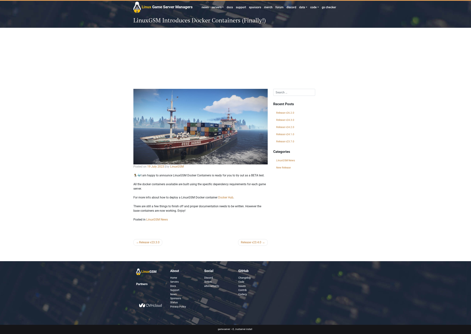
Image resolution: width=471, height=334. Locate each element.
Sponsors (175, 298)
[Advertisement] (235, 61)
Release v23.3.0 (149, 242)
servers (217, 7)
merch (268, 7)
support (241, 7)
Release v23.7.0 (285, 141)
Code (241, 281)
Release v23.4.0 (251, 242)
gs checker (329, 7)
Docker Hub (225, 197)
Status (174, 302)
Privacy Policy (178, 306)
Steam (208, 281)
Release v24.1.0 (285, 134)
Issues (242, 286)
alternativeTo (211, 286)
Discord (208, 277)
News (173, 294)
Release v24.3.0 (285, 119)
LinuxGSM (177, 166)
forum (279, 7)
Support (174, 290)
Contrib (242, 290)
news (205, 7)
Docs (173, 286)
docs (230, 7)
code (313, 7)
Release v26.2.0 (285, 112)
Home (173, 277)
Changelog (244, 277)
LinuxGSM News (157, 219)
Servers (174, 281)
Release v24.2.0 (285, 127)
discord (291, 7)
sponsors (255, 7)
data (302, 7)
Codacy (242, 294)
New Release (283, 167)
